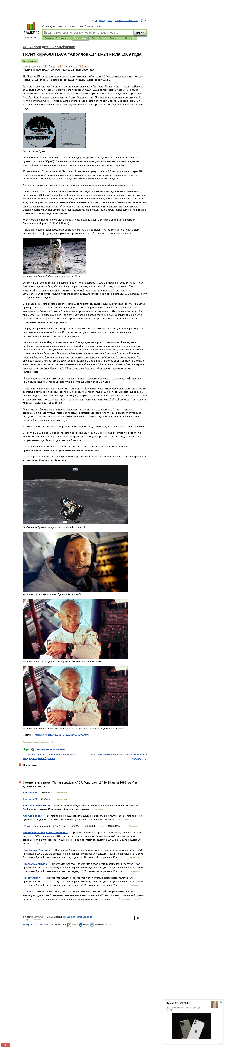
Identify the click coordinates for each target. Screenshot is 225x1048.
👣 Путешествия (33, 920)
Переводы (97, 38)
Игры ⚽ (129, 38)
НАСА (26, 825)
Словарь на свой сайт (126, 20)
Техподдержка (68, 917)
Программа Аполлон (35, 863)
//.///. (62, 734)
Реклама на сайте (84, 917)
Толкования (80, 38)
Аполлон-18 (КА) (33, 815)
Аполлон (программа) (36, 805)
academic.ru (31, 37)
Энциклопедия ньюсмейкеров (57, 38)
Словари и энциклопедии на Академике (71, 26)
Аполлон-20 (30, 799)
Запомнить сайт (103, 20)
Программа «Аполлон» (37, 850)
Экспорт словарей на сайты (35, 925)
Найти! (140, 32)
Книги (113, 38)
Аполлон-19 (30, 792)
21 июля (28, 891)
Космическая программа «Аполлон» (45, 832)
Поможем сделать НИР (51, 749)
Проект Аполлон (33, 877)
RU (142, 20)
